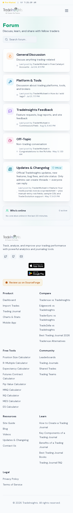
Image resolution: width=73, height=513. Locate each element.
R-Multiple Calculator (15, 363)
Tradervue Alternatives (52, 341)
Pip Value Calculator (14, 384)
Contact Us (9, 445)
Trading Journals (48, 363)
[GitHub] (13, 256)
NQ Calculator (11, 395)
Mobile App (9, 322)
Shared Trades (47, 368)
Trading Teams (47, 374)
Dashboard (9, 300)
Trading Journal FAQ (50, 462)
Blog (5, 428)
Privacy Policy (11, 478)
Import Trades (11, 305)
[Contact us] (21, 256)
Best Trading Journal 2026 (54, 335)
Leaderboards (47, 357)
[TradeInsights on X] (6, 256)
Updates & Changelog (16, 440)
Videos (7, 434)
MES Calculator (12, 401)
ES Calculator (11, 406)
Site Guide (9, 423)
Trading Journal (12, 311)
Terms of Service (12, 484)
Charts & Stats (11, 317)
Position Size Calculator (16, 357)
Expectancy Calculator (16, 368)
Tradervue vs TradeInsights (54, 300)
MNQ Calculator (12, 389)
